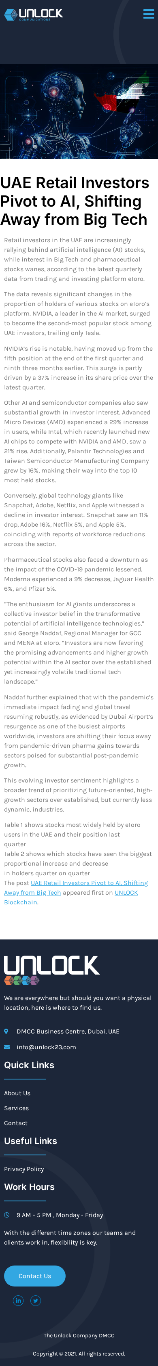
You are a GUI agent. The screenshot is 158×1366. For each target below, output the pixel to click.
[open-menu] (148, 14)
